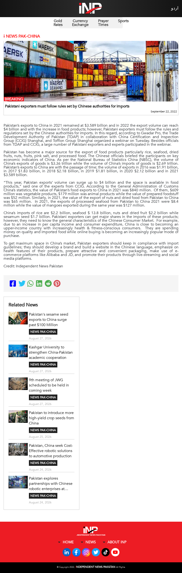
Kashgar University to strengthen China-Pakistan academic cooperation (51, 352)
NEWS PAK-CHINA (43, 332)
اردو (174, 8)
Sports (123, 21)
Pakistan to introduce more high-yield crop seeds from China (51, 418)
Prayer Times (103, 22)
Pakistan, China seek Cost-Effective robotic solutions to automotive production (51, 451)
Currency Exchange (80, 22)
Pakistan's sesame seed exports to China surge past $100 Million (48, 319)
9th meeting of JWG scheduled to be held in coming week (49, 385)
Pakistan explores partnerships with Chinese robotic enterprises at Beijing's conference (51, 483)
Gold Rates (58, 22)
